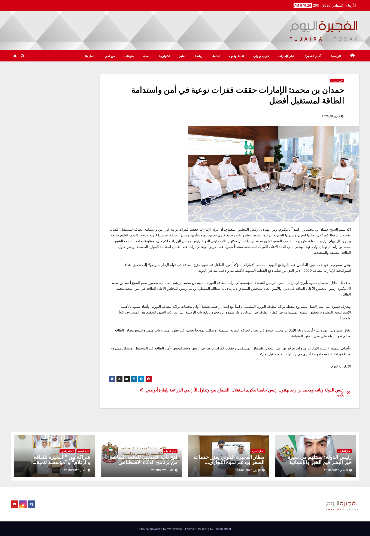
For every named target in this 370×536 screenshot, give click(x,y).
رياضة (198, 56)
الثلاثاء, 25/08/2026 (336, 470)
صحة (146, 56)
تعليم (182, 56)
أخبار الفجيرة (313, 56)
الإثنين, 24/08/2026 (249, 470)
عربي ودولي (261, 56)
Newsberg (202, 528)
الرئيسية (336, 56)
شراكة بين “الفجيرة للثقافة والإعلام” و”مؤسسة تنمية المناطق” (62, 462)
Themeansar (222, 528)
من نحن (110, 56)
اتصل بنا (90, 56)
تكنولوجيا (164, 56)
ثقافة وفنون (236, 56)
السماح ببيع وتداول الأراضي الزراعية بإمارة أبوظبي (188, 390)
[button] (22, 56)
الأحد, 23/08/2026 (162, 470)
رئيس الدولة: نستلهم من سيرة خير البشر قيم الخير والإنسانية (320, 459)
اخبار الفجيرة (257, 451)
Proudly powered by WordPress (161, 528)
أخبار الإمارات (287, 56)
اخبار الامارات (337, 80)
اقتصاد (216, 56)
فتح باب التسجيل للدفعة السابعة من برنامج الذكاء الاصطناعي (144, 459)
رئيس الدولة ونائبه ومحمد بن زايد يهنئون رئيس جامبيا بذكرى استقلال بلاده (288, 392)
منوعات (129, 56)
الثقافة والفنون (67, 451)
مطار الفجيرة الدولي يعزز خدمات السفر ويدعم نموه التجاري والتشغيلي (229, 462)
